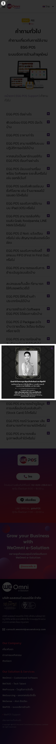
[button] (52, 348)
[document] (28, 372)
